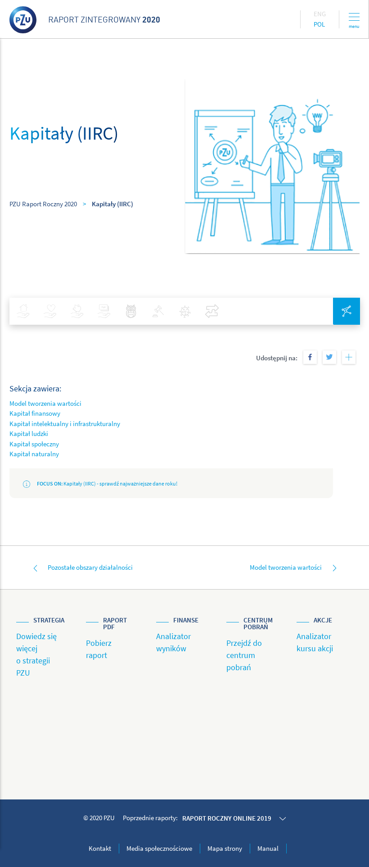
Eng (320, 13)
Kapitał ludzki (28, 433)
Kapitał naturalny (34, 453)
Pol (319, 24)
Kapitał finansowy (34, 413)
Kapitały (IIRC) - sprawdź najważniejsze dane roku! (107, 483)
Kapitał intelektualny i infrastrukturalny (64, 423)
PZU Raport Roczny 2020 (43, 204)
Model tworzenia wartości (45, 403)
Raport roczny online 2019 (226, 818)
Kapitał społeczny (34, 444)
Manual (268, 848)
